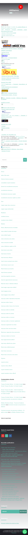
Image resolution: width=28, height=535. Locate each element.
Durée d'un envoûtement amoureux (9, 186)
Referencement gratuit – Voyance (9, 94)
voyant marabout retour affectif (8, 373)
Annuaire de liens (5, 59)
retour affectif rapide (6, 235)
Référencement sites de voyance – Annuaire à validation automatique (14, 116)
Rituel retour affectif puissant (8, 347)
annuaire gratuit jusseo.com (7, 35)
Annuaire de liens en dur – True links (10, 76)
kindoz (21, 531)
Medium (3, 223)
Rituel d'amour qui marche (7, 268)
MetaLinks (3, 118)
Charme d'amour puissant (7, 179)
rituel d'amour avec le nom (7, 265)
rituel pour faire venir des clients (8, 328)
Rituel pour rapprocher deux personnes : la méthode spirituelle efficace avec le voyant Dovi (13, 481)
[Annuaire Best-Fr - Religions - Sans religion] (12, 149)
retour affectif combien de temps (8, 231)
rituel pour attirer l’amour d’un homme (10, 306)
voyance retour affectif (6, 365)
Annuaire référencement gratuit (8, 32)
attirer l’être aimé (5, 175)
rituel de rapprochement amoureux (9, 279)
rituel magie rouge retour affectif (8, 287)
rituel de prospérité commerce (8, 276)
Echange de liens (5, 127)
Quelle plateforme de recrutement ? (9, 87)
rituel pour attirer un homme (7, 317)
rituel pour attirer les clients (7, 313)
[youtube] (2, 435)
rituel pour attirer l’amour (7, 302)
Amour (2, 171)
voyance (3, 126)
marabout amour (5, 216)
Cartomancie (21, 137)
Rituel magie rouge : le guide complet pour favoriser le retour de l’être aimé (12, 455)
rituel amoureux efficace (6, 257)
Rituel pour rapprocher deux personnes (10, 332)
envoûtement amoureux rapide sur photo (10, 197)
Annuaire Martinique (6, 79)
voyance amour (4, 362)
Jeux (2, 201)
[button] (24, 531)
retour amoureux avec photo (8, 238)
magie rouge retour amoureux (8, 205)
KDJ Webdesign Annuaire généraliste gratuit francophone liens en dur (14, 30)
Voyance (3, 358)
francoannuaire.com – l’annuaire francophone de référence (14, 84)
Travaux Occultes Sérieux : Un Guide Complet (12, 384)
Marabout (3, 212)
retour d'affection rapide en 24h (8, 246)
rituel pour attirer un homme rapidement (10, 321)
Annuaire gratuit (5, 88)
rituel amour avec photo (6, 250)
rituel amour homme (6, 253)
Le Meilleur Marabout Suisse (17, 412)
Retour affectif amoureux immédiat (9, 227)
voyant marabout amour (6, 369)
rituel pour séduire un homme (8, 336)
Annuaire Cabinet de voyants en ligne (10, 78)
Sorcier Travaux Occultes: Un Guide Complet (11, 386)
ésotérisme (21, 144)
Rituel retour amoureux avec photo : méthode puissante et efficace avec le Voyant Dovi (12, 499)
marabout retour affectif (6, 220)
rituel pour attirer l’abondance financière (10, 298)
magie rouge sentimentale (7, 209)
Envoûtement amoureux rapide (8, 194)
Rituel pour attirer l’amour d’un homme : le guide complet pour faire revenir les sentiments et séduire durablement (13, 465)
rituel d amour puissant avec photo (9, 261)
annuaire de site (5, 52)
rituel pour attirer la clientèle (7, 309)
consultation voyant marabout (8, 182)
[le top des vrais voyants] (4, 120)
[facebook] (10, 435)
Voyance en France (20, 136)
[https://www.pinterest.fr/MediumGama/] (6, 435)
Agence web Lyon (6, 147)
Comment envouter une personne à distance (11, 399)
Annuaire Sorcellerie (6, 65)
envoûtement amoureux (6, 190)
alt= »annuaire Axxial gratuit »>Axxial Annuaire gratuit (14, 141)
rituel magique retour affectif (7, 294)
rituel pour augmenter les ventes (8, 324)
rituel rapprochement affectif (7, 339)
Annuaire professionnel (6, 34)
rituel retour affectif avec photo (8, 343)
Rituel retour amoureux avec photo (9, 354)
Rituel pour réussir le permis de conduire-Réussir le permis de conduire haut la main (14, 27)
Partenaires (14, 532)
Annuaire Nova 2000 (6, 82)
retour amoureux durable (7, 242)
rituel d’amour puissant (6, 272)
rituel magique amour (6, 291)
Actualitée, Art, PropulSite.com (8, 134)
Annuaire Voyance (5, 151)
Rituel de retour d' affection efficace (9, 283)
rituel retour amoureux (6, 350)
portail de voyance (5, 102)
